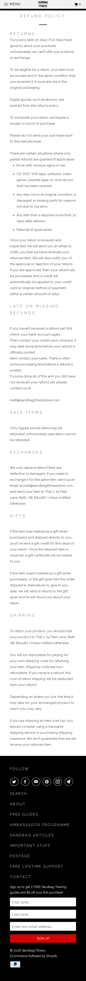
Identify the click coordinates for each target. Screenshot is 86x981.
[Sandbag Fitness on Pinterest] (48, 781)
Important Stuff (30, 846)
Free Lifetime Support (37, 866)
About (18, 804)
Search (18, 794)
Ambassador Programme (40, 825)
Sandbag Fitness (33, 950)
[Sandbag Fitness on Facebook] (26, 781)
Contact (20, 877)
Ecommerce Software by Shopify (33, 956)
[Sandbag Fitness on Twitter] (15, 781)
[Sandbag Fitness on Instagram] (59, 781)
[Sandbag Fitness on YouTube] (37, 781)
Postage (20, 856)
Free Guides (24, 814)
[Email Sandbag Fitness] (70, 781)
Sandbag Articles (32, 835)
